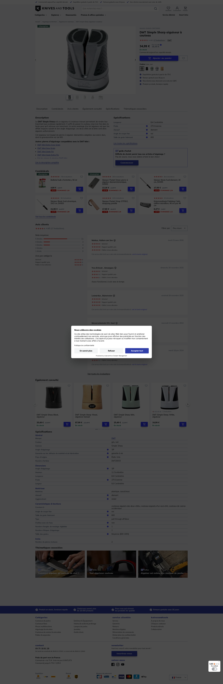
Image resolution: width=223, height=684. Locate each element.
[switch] (214, 669)
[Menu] (218, 662)
